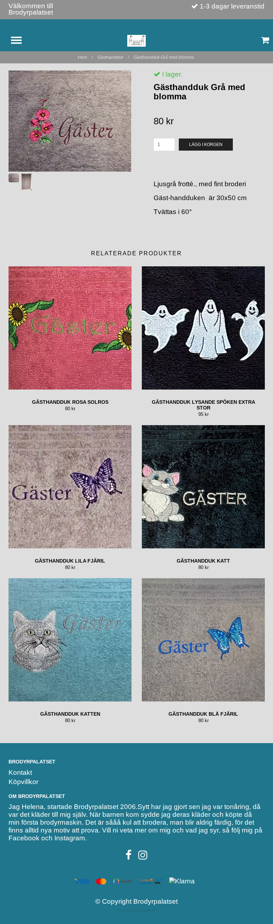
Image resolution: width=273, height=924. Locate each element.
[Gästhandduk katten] (70, 640)
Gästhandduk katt (203, 561)
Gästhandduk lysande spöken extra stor (203, 405)
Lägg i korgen (206, 144)
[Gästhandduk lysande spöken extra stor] (203, 328)
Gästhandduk (113, 57)
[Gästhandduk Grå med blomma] (70, 121)
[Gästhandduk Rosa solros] (70, 328)
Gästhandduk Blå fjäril (203, 714)
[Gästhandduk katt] (203, 486)
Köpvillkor (23, 781)
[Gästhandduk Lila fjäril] (70, 486)
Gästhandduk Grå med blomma (164, 57)
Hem (85, 57)
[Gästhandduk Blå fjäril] (203, 640)
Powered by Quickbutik (136, 910)
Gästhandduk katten (70, 714)
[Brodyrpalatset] (136, 40)
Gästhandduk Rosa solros (70, 402)
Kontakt (20, 772)
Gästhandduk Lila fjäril (70, 561)
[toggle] (20, 41)
